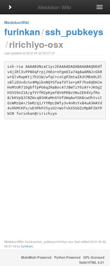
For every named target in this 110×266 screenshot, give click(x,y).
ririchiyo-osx (36, 44)
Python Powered (67, 257)
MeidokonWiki (16, 22)
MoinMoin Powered (36, 257)
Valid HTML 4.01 (91, 262)
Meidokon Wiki (54, 7)
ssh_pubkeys (74, 31)
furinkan (22, 31)
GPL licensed (93, 257)
